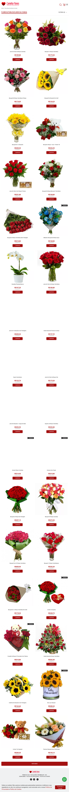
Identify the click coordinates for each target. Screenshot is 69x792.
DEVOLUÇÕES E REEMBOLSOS (37, 775)
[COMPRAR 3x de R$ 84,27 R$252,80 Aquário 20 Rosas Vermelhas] (51, 406)
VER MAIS (35, 763)
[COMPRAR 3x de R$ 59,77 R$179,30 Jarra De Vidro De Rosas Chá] (51, 359)
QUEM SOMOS (22, 776)
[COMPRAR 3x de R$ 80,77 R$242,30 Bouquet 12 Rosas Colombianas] (51, 545)
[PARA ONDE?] (60, 5)
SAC (46, 775)
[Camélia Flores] (34, 772)
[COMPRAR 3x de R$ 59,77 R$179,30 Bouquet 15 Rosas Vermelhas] (51, 34)
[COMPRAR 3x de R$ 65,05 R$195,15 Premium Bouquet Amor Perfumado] (51, 731)
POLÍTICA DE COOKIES (45, 776)
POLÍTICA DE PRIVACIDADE (32, 776)
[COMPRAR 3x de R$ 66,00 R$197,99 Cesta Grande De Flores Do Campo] (51, 313)
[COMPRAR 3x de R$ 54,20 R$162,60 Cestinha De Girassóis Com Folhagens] (17, 685)
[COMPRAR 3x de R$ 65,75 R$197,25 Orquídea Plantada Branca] (17, 266)
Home (2, 8)
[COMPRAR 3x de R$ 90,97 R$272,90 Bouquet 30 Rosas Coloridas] (51, 499)
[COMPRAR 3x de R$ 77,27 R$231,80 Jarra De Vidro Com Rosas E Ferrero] (17, 173)
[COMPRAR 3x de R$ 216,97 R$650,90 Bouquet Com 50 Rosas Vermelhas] (17, 545)
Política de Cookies (15, 789)
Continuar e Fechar (60, 787)
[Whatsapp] (37, 780)
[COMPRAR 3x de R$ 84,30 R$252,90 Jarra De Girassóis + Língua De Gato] (17, 406)
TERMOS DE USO (26, 775)
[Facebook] (31, 780)
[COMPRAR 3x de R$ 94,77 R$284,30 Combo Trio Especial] (17, 731)
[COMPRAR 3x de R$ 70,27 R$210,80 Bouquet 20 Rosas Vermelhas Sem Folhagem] (17, 220)
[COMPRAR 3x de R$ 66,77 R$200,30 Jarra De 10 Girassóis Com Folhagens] (17, 313)
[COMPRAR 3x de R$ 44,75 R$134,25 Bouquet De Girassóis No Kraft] (51, 80)
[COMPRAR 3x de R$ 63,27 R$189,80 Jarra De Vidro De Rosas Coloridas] (17, 34)
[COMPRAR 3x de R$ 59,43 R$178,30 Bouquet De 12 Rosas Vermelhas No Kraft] (17, 592)
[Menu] (67, 4)
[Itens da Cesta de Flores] (64, 5)
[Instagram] (34, 780)
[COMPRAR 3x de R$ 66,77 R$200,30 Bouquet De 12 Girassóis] (17, 127)
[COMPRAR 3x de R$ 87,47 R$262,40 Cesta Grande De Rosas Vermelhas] (51, 638)
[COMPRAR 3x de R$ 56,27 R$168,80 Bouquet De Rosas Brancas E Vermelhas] (51, 173)
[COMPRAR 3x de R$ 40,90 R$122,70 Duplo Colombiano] (17, 359)
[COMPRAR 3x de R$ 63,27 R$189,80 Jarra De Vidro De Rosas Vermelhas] (51, 266)
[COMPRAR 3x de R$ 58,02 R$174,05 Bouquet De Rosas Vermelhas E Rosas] (17, 80)
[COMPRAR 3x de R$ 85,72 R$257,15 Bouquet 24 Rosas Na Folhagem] (17, 499)
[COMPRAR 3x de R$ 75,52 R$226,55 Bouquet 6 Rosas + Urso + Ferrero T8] (51, 127)
